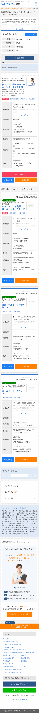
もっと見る (19, 29)
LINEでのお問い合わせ (19, 690)
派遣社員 (5, 99)
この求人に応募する (19, 174)
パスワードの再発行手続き (12, 669)
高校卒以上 (24, 99)
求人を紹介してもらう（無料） (19, 614)
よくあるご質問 (9, 658)
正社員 (5, 213)
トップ (6, 639)
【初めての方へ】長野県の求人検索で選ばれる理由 (15, 648)
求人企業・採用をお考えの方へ (14, 672)
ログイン (24, 666)
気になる (9, 180)
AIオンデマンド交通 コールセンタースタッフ (13, 207)
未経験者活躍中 (14, 99)
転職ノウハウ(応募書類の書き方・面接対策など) (19, 652)
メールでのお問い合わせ (19, 684)
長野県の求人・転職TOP (18, 8)
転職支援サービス (10, 655)
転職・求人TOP (5, 8)
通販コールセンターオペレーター (13, 305)
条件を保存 (31, 34)
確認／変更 (20, 58)
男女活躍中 (32, 99)
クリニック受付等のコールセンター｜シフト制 (13, 85)
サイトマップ (8, 664)
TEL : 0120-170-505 (19, 699)
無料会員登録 (8, 666)
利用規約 (7, 661)
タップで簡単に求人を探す (12, 644)
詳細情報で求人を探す (11, 641)
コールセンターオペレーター (13, 392)
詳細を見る (26, 180)
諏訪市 (29, 8)
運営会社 (24, 661)
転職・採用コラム (26, 655)
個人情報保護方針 (26, 658)
